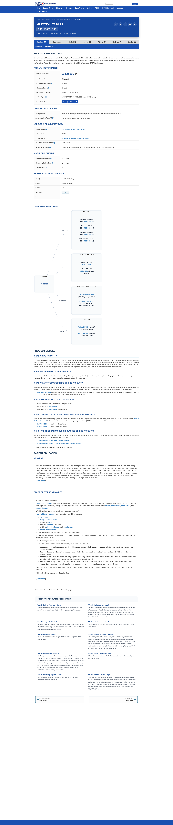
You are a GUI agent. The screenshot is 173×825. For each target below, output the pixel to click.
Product (40, 42)
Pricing (101, 42)
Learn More (40, 480)
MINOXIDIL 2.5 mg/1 (44, 392)
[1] (52, 83)
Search (135, 4)
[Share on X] (120, 24)
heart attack (125, 505)
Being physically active (48, 520)
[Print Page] (135, 24)
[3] (46, 97)
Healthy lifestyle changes (45, 514)
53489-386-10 (88, 241)
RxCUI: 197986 (83, 327)
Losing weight (45, 517)
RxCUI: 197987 (83, 333)
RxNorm (89, 8)
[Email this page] (130, 24)
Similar (131, 42)
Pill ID (97, 8)
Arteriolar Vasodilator (86, 301)
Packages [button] (57, 42)
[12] (46, 167)
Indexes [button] (69, 8)
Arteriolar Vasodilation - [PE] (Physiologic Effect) (53, 440)
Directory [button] (59, 8)
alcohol (49, 527)
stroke (107, 505)
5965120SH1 (86, 264)
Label (71, 42)
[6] (54, 143)
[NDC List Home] (45, 4)
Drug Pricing (79, 8)
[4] (53, 118)
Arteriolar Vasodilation (86, 294)
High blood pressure (44, 503)
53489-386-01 (88, 221)
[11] (53, 163)
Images (86, 42)
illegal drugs (68, 527)
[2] (48, 88)
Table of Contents (43, 46)
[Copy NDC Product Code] (76, 74)
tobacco (56, 527)
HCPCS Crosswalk (108, 8)
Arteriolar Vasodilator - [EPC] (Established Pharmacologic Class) (59, 443)
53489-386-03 (88, 228)
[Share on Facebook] (116, 24)
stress (49, 522)
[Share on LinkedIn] (125, 24)
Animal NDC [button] (40, 11)
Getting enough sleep (48, 529)
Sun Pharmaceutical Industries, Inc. (74, 129)
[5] (46, 129)
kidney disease (42, 508)
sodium (50, 524)
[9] (51, 158)
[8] (50, 147)
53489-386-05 (88, 234)
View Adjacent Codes (69, 102)
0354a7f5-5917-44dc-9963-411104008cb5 (75, 138)
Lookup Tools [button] (48, 8)
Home (38, 8)
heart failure (115, 505)
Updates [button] (120, 8)
